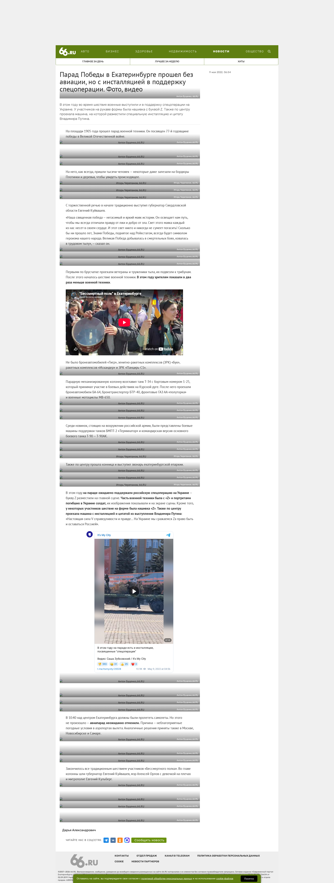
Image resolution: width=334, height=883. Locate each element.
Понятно (249, 878)
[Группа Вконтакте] (113, 840)
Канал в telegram (177, 855)
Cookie (119, 861)
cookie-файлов (224, 878)
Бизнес (112, 51)
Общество (255, 51)
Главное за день (93, 61)
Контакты (122, 855)
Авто (85, 51)
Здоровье (144, 51)
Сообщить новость (149, 840)
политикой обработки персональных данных (166, 878)
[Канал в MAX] (127, 840)
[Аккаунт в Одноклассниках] (120, 840)
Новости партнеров (145, 861)
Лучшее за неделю (167, 61)
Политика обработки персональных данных (228, 855)
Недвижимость (183, 51)
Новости (221, 51)
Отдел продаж (147, 855)
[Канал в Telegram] (106, 840)
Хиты (241, 61)
